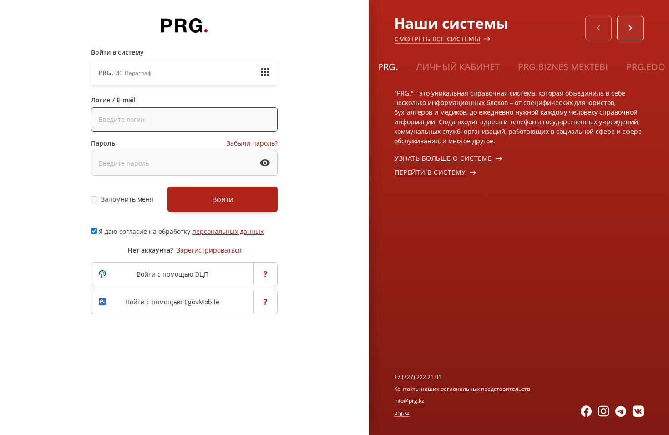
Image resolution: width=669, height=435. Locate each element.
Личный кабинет (458, 67)
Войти (222, 199)
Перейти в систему (430, 172)
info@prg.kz (409, 401)
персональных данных (228, 231)
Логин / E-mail (113, 100)
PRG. (388, 67)
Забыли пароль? (252, 143)
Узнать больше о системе (443, 158)
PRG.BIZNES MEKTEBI (563, 67)
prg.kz (402, 412)
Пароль (103, 143)
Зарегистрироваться (209, 250)
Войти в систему (117, 52)
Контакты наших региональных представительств (462, 389)
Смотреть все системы (437, 39)
